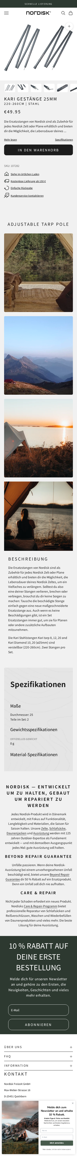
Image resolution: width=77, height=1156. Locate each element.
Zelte (44, 828)
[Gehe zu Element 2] (23, 88)
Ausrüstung (41, 833)
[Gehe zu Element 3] (36, 88)
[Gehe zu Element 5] (62, 88)
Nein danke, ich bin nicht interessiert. (57, 1149)
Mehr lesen (10, 139)
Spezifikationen (64, 139)
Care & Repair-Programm (40, 906)
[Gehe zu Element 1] (10, 88)
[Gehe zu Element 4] (49, 88)
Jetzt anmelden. (57, 1143)
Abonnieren (38, 1024)
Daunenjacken (16, 833)
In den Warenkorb (38, 149)
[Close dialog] (72, 1103)
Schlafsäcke (57, 828)
